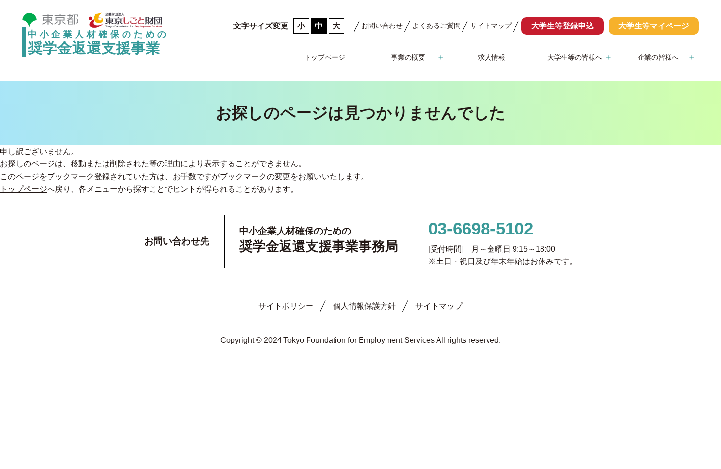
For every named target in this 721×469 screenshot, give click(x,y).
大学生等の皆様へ (574, 57)
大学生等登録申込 (562, 26)
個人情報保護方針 (364, 306)
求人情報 (491, 57)
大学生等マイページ (653, 26)
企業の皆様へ (658, 57)
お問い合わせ (382, 25)
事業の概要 (408, 57)
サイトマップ (491, 25)
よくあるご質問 (436, 25)
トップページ (324, 57)
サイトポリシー (285, 306)
